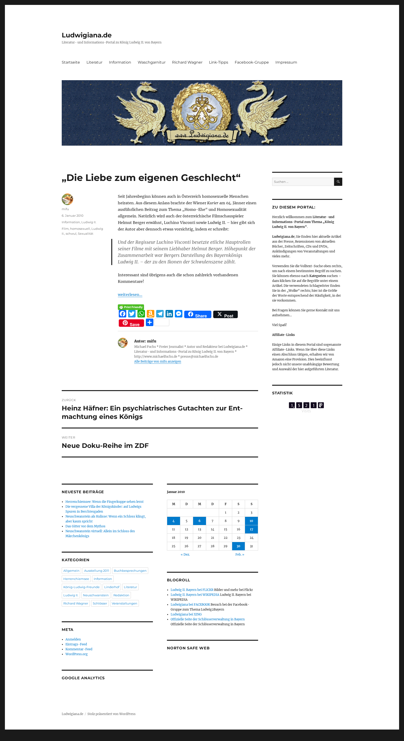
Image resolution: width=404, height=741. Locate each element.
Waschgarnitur (152, 62)
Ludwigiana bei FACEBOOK (190, 605)
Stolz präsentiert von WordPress (111, 714)
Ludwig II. (88, 222)
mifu (65, 209)
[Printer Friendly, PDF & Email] (131, 307)
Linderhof (111, 587)
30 (238, 546)
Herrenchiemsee (76, 579)
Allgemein (71, 570)
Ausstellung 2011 (96, 570)
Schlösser (100, 603)
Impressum (286, 62)
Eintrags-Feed (76, 644)
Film (65, 228)
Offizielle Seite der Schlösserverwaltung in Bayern (208, 619)
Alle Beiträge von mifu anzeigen (157, 361)
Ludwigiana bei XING (186, 614)
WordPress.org (76, 654)
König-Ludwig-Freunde (81, 587)
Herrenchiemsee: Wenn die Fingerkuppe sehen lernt (104, 502)
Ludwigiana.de (87, 35)
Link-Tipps (218, 62)
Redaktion (121, 595)
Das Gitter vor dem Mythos (85, 526)
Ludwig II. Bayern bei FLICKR (192, 590)
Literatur (94, 62)
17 (251, 529)
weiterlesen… (130, 294)
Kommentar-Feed (78, 649)
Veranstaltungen (124, 603)
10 (251, 521)
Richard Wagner (187, 62)
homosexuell (80, 228)
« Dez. (185, 555)
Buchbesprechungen (130, 570)
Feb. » (239, 555)
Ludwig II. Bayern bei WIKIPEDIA (195, 595)
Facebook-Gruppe (252, 62)
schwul (71, 233)
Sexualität (85, 233)
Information (120, 62)
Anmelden (73, 639)
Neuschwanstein (96, 595)
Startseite (71, 62)
